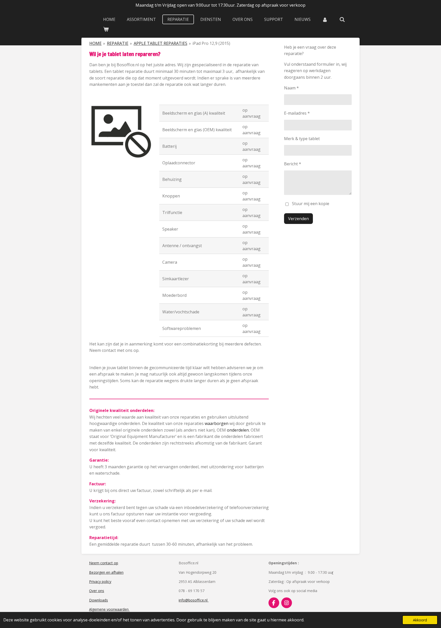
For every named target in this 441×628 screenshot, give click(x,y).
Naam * (291, 88)
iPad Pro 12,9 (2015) (211, 43)
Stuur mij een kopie (310, 203)
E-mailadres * (297, 113)
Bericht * (292, 164)
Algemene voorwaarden (109, 609)
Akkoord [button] (420, 620)
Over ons (96, 590)
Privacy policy (100, 581)
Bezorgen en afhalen (106, 572)
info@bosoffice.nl (194, 600)
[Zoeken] (342, 19)
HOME (95, 43)
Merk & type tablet (302, 138)
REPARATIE (117, 43)
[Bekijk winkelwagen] (106, 29)
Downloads (98, 600)
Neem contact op (103, 562)
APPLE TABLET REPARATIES (160, 43)
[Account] (325, 19)
